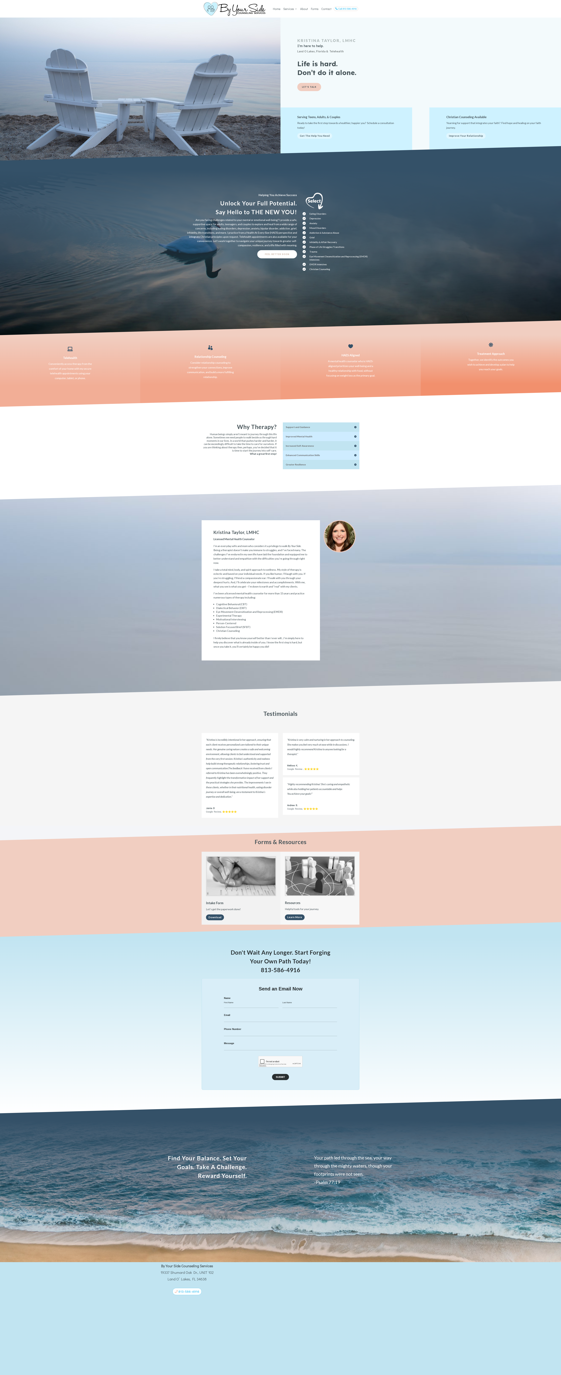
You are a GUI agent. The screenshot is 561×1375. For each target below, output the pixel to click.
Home (276, 9)
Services (290, 9)
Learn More (294, 914)
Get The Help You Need (315, 135)
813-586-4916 (189, 1289)
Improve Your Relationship (466, 135)
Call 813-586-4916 (346, 8)
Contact (326, 9)
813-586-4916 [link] (280, 967)
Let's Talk (309, 87)
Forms (314, 9)
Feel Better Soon (277, 254)
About (304, 9)
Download (214, 914)
